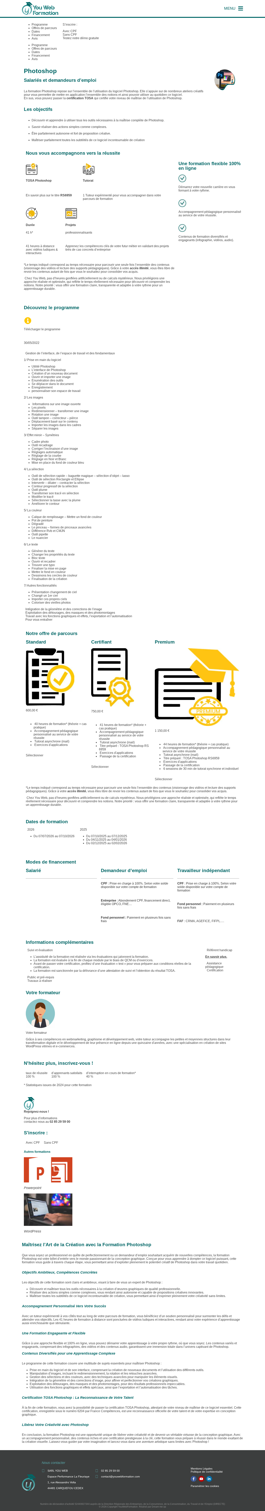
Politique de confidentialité (207, 1471)
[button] (132, 353)
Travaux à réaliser (39, 980)
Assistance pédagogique (214, 965)
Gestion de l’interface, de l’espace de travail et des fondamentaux (70, 353)
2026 (30, 829)
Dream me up (159, 1506)
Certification (215, 970)
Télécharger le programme (42, 329)
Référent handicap (219, 950)
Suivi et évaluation (40, 950)
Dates (36, 31)
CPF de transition (38, 913)
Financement (41, 35)
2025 (83, 829)
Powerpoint (32, 1188)
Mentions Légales (201, 1468)
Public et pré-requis (40, 977)
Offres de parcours (44, 28)
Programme (40, 24)
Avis (35, 38)
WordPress (32, 1231)
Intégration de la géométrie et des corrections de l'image (63, 609)
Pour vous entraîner (38, 619)
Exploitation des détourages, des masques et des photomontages (70, 612)
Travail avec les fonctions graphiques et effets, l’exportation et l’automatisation (78, 616)
